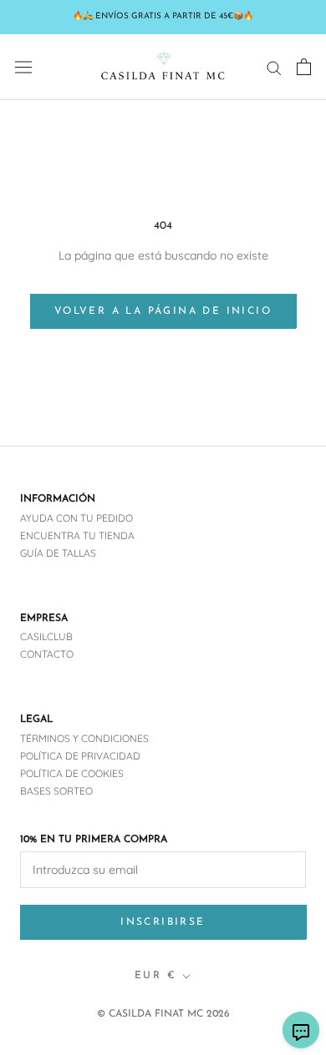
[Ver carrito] (304, 66)
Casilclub (46, 636)
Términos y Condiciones (84, 738)
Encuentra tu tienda (77, 535)
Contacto (47, 654)
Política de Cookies (72, 773)
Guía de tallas (58, 553)
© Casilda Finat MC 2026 (163, 1014)
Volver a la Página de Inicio (163, 311)
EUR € (155, 976)
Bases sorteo (56, 791)
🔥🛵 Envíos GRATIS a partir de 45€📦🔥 (163, 16)
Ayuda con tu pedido (76, 518)
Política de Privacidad (80, 756)
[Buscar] (274, 67)
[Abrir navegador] (23, 66)
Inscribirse (162, 922)
